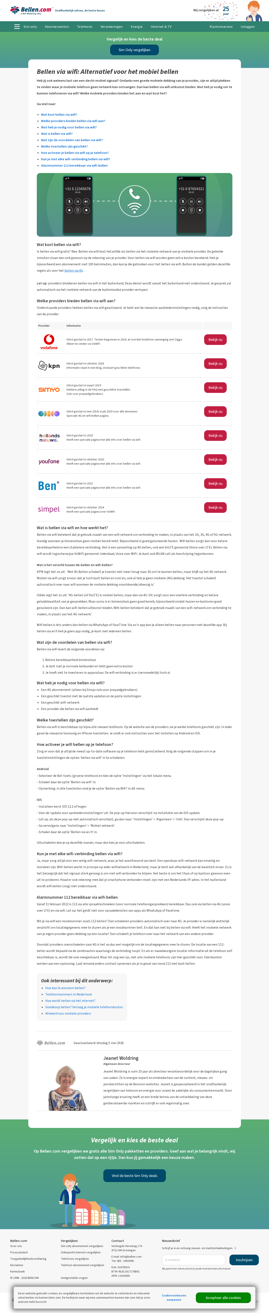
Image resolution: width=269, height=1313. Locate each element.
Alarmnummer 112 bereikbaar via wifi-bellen (74, 165)
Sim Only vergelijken (134, 49)
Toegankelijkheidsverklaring (28, 1259)
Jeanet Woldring (120, 1058)
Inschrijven (244, 1259)
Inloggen (248, 26)
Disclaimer (16, 1265)
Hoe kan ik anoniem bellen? (65, 988)
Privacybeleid (19, 1252)
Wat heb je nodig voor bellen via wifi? (69, 127)
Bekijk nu (215, 339)
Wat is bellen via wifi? (57, 133)
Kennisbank (17, 1271)
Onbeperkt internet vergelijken (81, 1252)
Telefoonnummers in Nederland (68, 994)
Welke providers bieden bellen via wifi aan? (73, 121)
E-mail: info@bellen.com (126, 1257)
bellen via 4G (73, 270)
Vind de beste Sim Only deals (134, 1175)
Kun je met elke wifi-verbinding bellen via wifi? (75, 159)
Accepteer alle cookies (223, 1297)
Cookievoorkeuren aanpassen (174, 1297)
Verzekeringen (112, 26)
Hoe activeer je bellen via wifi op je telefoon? (75, 152)
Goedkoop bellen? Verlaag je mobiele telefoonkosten (84, 1007)
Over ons (16, 1246)
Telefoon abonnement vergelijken (82, 1265)
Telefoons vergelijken (75, 1259)
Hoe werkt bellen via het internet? (70, 1000)
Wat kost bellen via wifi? (59, 114)
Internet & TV (161, 26)
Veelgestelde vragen (74, 1278)
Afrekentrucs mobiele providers (68, 1013)
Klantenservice (221, 26)
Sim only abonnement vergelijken (82, 1246)
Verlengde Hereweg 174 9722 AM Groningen (126, 1248)
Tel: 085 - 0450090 (122, 1261)
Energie (137, 26)
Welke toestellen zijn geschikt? (64, 146)
